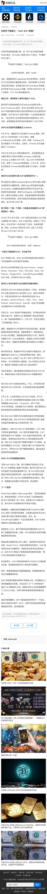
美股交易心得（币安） (9, 755)
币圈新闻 (30, 891)
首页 (3, 8)
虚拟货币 (28, 8)
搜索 (37, 885)
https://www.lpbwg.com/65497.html (13, 616)
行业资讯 (28, 10)
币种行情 (16, 10)
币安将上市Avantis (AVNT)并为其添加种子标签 (19, 790)
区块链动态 (41, 10)
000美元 (23, 891)
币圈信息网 (5, 27)
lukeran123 (12, 639)
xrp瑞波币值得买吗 (31, 888)
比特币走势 (41, 8)
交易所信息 (6, 10)
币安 (7, 888)
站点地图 (41, 879)
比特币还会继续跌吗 (17, 888)
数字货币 (16, 8)
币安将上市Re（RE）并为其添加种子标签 (17, 683)
